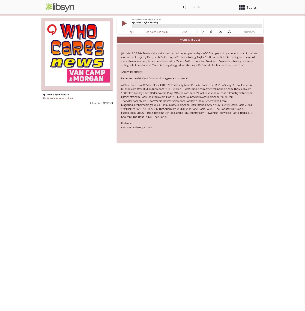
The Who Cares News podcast (58, 98)
